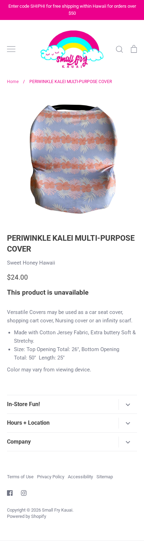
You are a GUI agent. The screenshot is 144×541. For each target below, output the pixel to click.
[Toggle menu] (11, 49)
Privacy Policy (50, 476)
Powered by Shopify (26, 516)
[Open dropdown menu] (127, 404)
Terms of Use (20, 476)
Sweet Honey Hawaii (31, 263)
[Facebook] (10, 493)
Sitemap (104, 476)
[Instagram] (24, 493)
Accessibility (80, 476)
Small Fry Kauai (57, 510)
